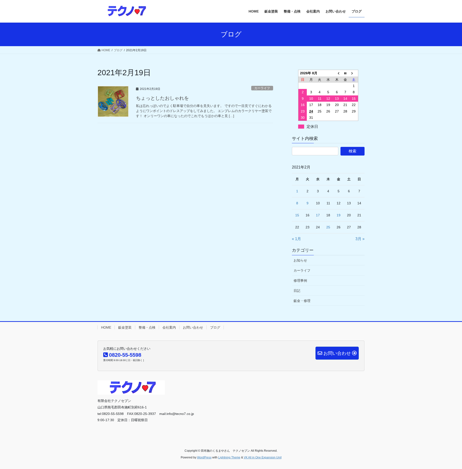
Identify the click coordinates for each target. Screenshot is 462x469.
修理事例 (300, 280)
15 (297, 215)
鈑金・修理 (302, 301)
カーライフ (262, 88)
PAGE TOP (447, 450)
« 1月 (296, 239)
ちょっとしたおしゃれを (162, 98)
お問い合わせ (193, 327)
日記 (297, 291)
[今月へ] (345, 73)
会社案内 (169, 327)
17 (318, 215)
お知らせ (300, 260)
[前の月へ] (337, 73)
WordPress (204, 457)
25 (328, 227)
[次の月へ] (354, 73)
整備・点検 (147, 327)
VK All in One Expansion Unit (263, 457)
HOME (106, 327)
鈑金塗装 (125, 327)
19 (338, 215)
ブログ (215, 327)
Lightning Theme (229, 457)
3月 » (360, 239)
